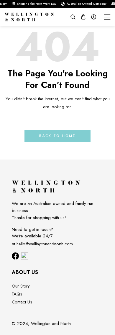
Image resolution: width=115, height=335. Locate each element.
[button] (73, 17)
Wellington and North (51, 323)
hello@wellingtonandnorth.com (45, 244)
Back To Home (57, 136)
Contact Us (22, 302)
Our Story (21, 286)
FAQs (17, 294)
